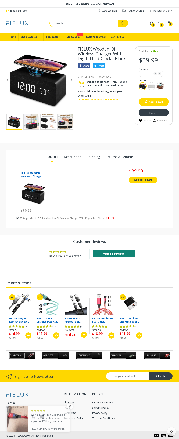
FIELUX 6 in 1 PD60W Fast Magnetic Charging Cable (74, 320)
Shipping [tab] (93, 157)
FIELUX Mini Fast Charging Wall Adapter (130, 320)
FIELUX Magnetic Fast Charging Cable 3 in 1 (19, 320)
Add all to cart (143, 179)
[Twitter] (17, 417)
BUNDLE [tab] (52, 157)
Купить (153, 113)
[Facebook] (8, 417)
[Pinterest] (34, 417)
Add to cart (156, 101)
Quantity (143, 68)
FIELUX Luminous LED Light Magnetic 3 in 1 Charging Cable (102, 320)
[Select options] (28, 335)
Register (157, 10)
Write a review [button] (113, 254)
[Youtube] (42, 417)
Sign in (169, 10)
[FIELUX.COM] (25, 23)
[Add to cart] (56, 335)
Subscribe (160, 376)
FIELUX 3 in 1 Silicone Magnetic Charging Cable (48, 320)
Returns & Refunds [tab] (119, 157)
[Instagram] (25, 417)
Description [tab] (72, 157)
